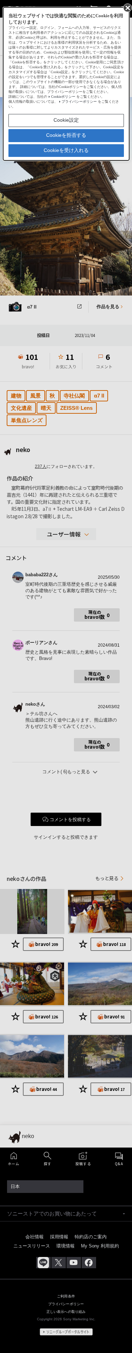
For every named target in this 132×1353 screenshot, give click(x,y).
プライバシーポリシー (79, 101)
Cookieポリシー (63, 97)
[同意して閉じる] (127, 7)
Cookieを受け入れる (66, 150)
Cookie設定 (66, 120)
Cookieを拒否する (66, 135)
